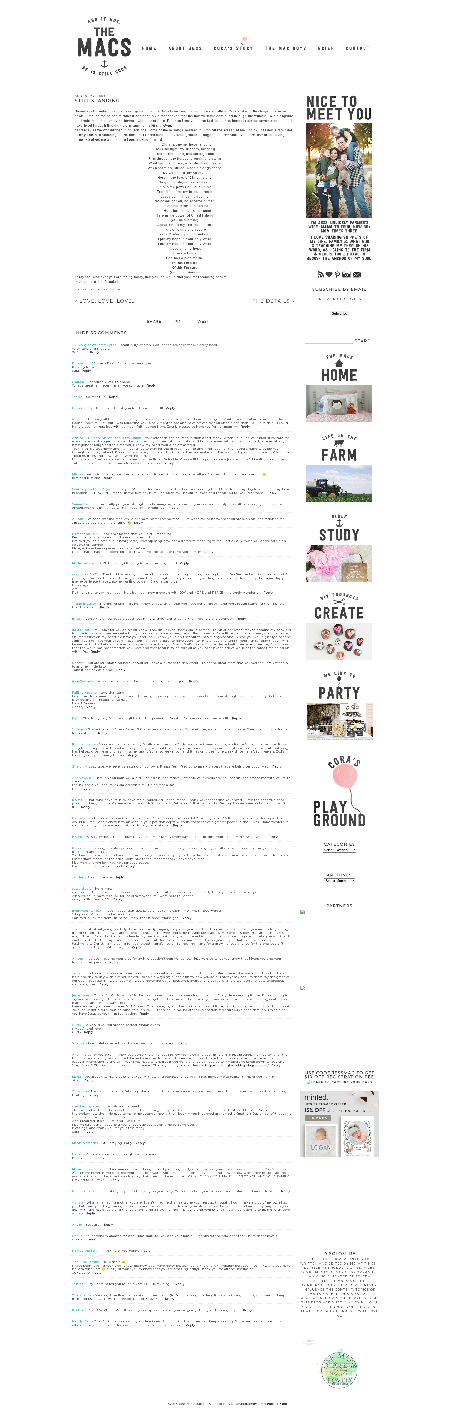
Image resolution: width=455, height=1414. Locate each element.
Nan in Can (81, 1321)
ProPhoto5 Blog (274, 1403)
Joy (74, 929)
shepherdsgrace (85, 1106)
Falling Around (84, 692)
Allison (77, 519)
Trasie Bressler (84, 603)
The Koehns (82, 1295)
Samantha (80, 504)
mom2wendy (82, 681)
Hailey (77, 1154)
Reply (94, 352)
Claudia (78, 382)
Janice (77, 397)
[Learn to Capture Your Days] (339, 1082)
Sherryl (78, 663)
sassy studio (82, 888)
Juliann (78, 729)
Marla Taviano (83, 563)
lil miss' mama (84, 744)
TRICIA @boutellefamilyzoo (94, 345)
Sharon (78, 766)
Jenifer (77, 877)
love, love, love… (105, 301)
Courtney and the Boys (91, 489)
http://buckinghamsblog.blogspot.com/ (237, 1065)
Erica (76, 618)
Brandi (77, 837)
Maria (76, 1169)
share (154, 321)
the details (274, 301)
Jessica (77, 1284)
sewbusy (79, 574)
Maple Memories (85, 1143)
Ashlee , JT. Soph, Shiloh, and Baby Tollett (107, 438)
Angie (77, 1224)
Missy (76, 474)
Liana (76, 1077)
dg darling (80, 630)
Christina (79, 1091)
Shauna (78, 1043)
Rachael (78, 1310)
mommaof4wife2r (86, 910)
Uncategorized (109, 289)
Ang (75, 1054)
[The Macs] (149, 45)
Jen (75, 973)
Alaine (77, 419)
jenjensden (81, 995)
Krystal (77, 800)
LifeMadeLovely (244, 1403)
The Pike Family (85, 1262)
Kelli (76, 718)
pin (178, 321)
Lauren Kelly (82, 408)
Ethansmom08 (84, 363)
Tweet (202, 321)
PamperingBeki (85, 534)
